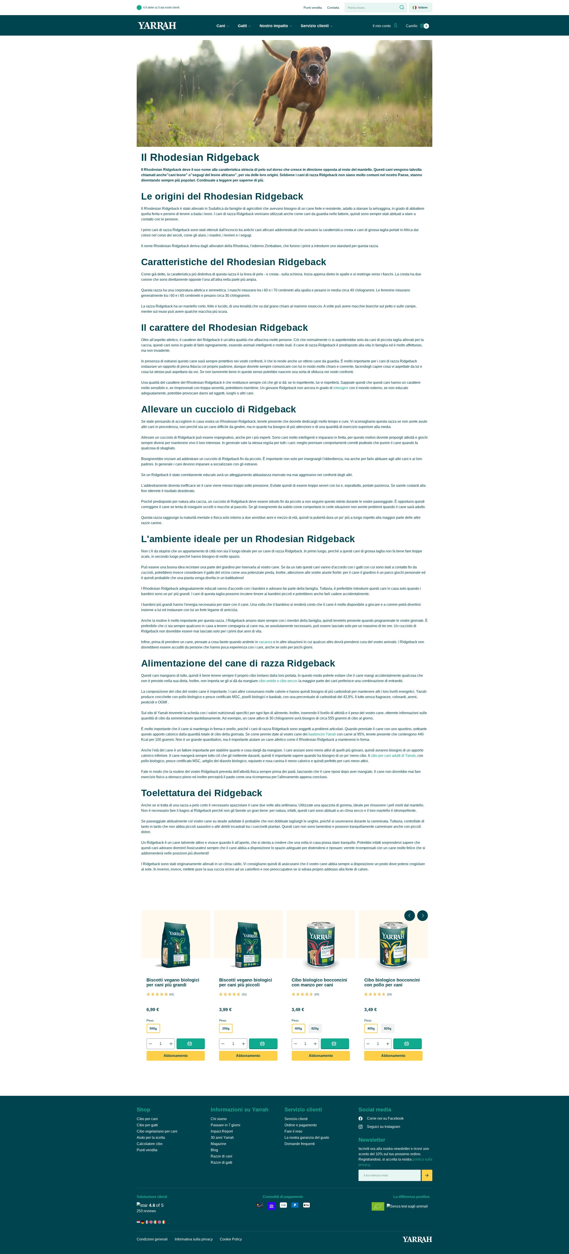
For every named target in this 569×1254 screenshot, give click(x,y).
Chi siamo (219, 1119)
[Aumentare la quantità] (170, 1044)
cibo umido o (269, 681)
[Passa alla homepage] (157, 26)
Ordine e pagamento (300, 1125)
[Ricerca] (401, 7)
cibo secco (288, 681)
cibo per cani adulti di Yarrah (393, 755)
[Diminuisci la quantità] (150, 1044)
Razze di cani (221, 1156)
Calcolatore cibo (149, 1144)
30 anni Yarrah (222, 1137)
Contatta (333, 7)
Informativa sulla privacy (194, 1239)
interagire (340, 388)
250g (226, 1028)
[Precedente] (409, 915)
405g (298, 1028)
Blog (214, 1150)
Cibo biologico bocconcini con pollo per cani (392, 982)
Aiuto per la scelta (151, 1137)
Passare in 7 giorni (225, 1125)
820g (315, 1028)
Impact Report (222, 1131)
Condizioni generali (152, 1239)
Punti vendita (313, 7)
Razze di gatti (221, 1162)
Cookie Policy (231, 1239)
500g (153, 1028)
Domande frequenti (299, 1144)
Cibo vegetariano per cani (157, 1131)
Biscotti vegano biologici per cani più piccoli (245, 982)
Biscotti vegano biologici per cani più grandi (172, 982)
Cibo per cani (147, 1119)
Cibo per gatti (147, 1125)
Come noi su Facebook (385, 1118)
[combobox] (370, 7)
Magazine (218, 1144)
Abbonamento (176, 1056)
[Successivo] (422, 915)
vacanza (265, 642)
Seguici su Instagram (383, 1127)
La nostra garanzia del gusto (306, 1137)
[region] (284, 988)
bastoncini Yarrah (322, 734)
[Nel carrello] (190, 1043)
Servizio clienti (296, 1119)
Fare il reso (293, 1131)
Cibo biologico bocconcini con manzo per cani (319, 982)
